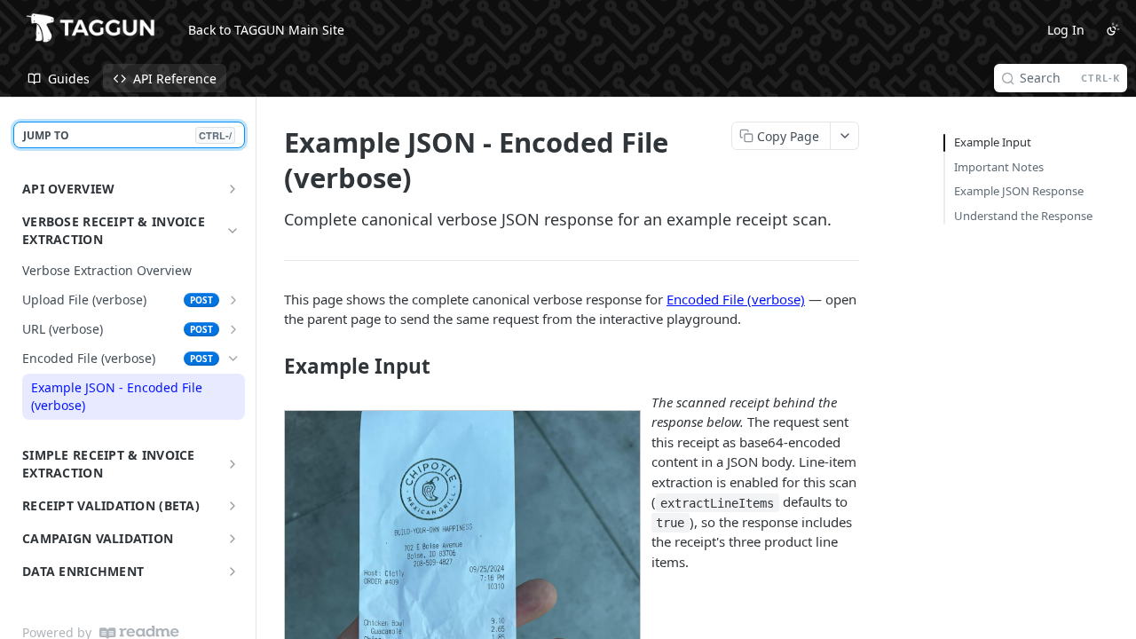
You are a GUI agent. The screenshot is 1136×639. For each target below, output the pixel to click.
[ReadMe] (139, 632)
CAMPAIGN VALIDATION (97, 538)
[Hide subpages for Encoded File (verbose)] (233, 358)
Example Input (992, 142)
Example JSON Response (1019, 191)
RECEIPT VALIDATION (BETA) (111, 505)
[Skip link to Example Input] (272, 366)
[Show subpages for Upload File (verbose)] (233, 300)
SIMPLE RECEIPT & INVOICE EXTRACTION (108, 463)
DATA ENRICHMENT (83, 571)
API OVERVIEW (68, 188)
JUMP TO (127, 135)
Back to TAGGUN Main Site (266, 29)
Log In (1066, 29)
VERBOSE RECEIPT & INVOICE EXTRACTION (113, 230)
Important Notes (999, 167)
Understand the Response (1023, 216)
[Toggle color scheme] (1113, 29)
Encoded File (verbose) (736, 299)
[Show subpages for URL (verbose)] (233, 329)
